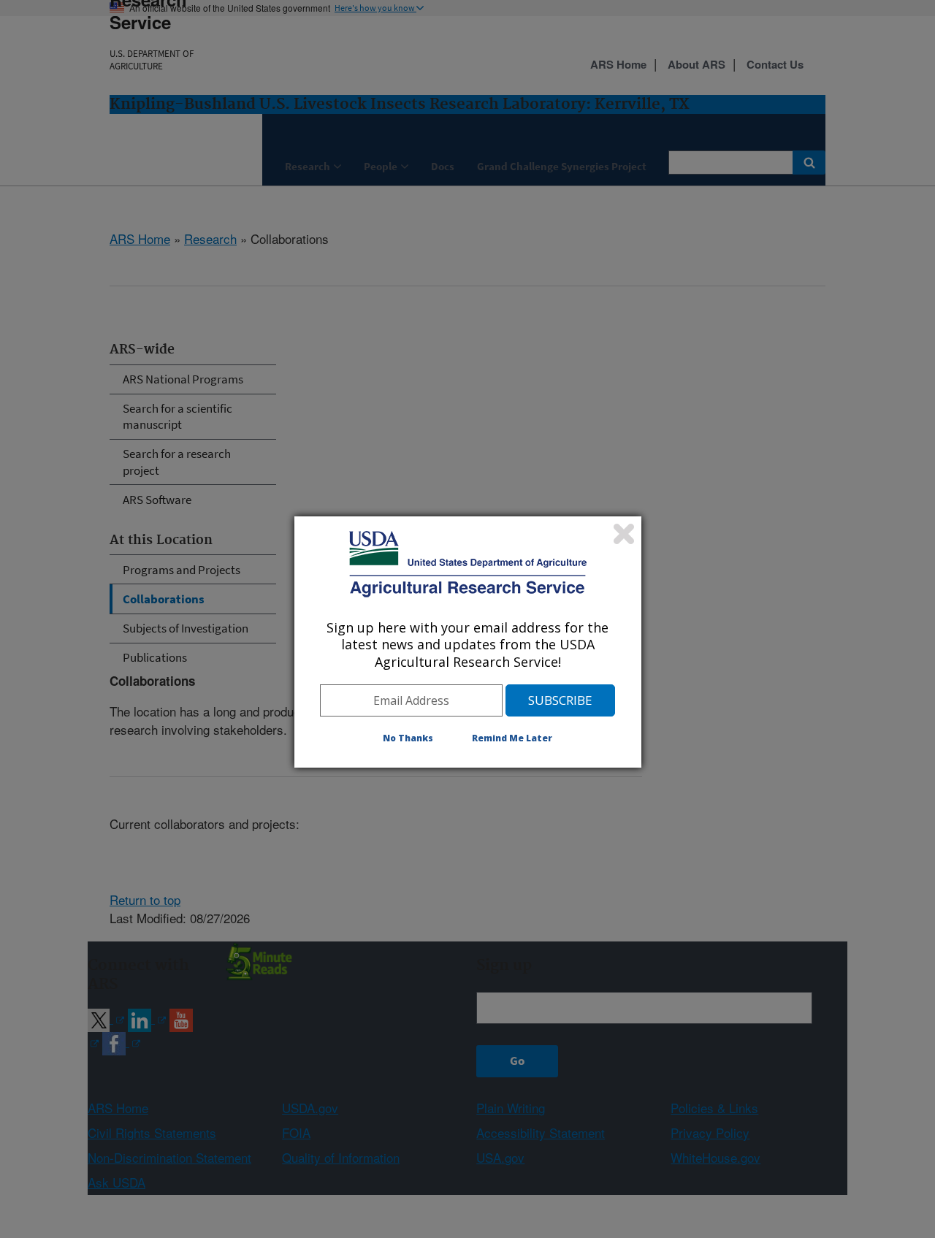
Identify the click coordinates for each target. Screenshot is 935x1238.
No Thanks (408, 738)
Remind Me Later (512, 738)
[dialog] (467, 642)
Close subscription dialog (624, 534)
